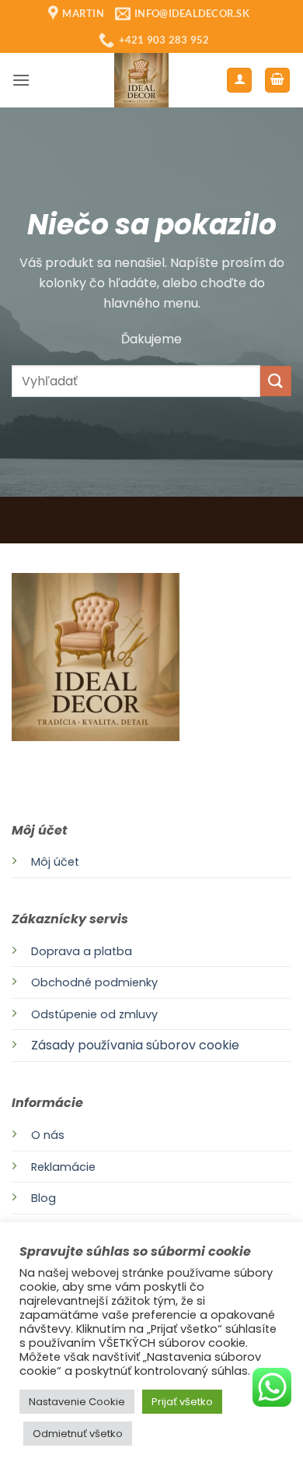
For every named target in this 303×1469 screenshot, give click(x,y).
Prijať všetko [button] (182, 1401)
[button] (21, 80)
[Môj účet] (239, 80)
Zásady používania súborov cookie (135, 1045)
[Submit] (275, 381)
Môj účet (55, 862)
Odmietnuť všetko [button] (78, 1433)
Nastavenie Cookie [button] (77, 1401)
